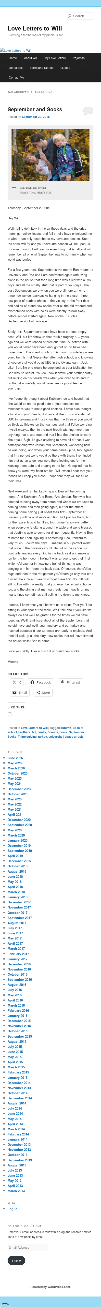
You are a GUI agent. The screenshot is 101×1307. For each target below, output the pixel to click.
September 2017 (20, 917)
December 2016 (19, 964)
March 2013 (16, 1190)
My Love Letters (55, 58)
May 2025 (15, 778)
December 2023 (19, 788)
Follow (16, 1260)
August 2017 (17, 922)
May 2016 (15, 995)
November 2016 (19, 969)
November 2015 (19, 1025)
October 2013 (17, 1154)
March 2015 (16, 1067)
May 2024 (15, 783)
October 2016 (17, 974)
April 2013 (15, 1185)
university (56, 736)
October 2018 (17, 866)
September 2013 (20, 1160)
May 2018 (15, 881)
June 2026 (15, 758)
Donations (16, 67)
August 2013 (17, 1165)
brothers (24, 732)
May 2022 (15, 804)
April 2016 (15, 1000)
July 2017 (15, 928)
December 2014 (19, 1082)
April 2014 (15, 1124)
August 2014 (17, 1103)
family (42, 732)
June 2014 (15, 1113)
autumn (66, 727)
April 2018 (15, 886)
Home (13, 58)
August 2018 (17, 871)
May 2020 (15, 830)
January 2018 (17, 897)
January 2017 (17, 959)
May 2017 (15, 938)
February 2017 (18, 953)
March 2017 (16, 948)
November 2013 (19, 1149)
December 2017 (19, 902)
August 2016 (17, 984)
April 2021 (15, 814)
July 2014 (15, 1108)
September (76, 732)
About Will (31, 58)
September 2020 (20, 824)
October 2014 (17, 1093)
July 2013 (15, 1170)
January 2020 (17, 840)
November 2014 (19, 1087)
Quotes (65, 67)
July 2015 (15, 1046)
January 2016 (17, 1015)
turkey (42, 736)
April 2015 (15, 1062)
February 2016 (18, 1010)
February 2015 (18, 1072)
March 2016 (16, 1005)
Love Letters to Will (35, 28)
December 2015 (19, 1020)
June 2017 (15, 933)
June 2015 (15, 1051)
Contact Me (16, 77)
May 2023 (15, 799)
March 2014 (16, 1129)
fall (34, 732)
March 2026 (16, 768)
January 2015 (17, 1077)
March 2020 (16, 835)
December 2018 (19, 860)
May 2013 (15, 1180)
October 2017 (17, 912)
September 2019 (20, 850)
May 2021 (15, 809)
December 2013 (19, 1144)
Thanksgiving (27, 736)
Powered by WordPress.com (50, 1287)
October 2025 (17, 773)
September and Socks (35, 109)
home (63, 732)
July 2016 (15, 989)
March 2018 (16, 891)
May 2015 (15, 1056)
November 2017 (19, 907)
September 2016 (20, 979)
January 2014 (17, 1139)
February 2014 (18, 1134)
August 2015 (17, 1041)
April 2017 (15, 943)
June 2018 (15, 876)
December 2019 (19, 845)
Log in (12, 1208)
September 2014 (20, 1098)
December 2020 (19, 819)
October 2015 (17, 1031)
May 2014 (15, 1118)
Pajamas (79, 58)
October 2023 (17, 794)
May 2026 (15, 763)
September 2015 (20, 1036)
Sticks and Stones (41, 67)
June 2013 (15, 1175)
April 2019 (15, 855)
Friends (53, 732)
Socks (12, 736)
